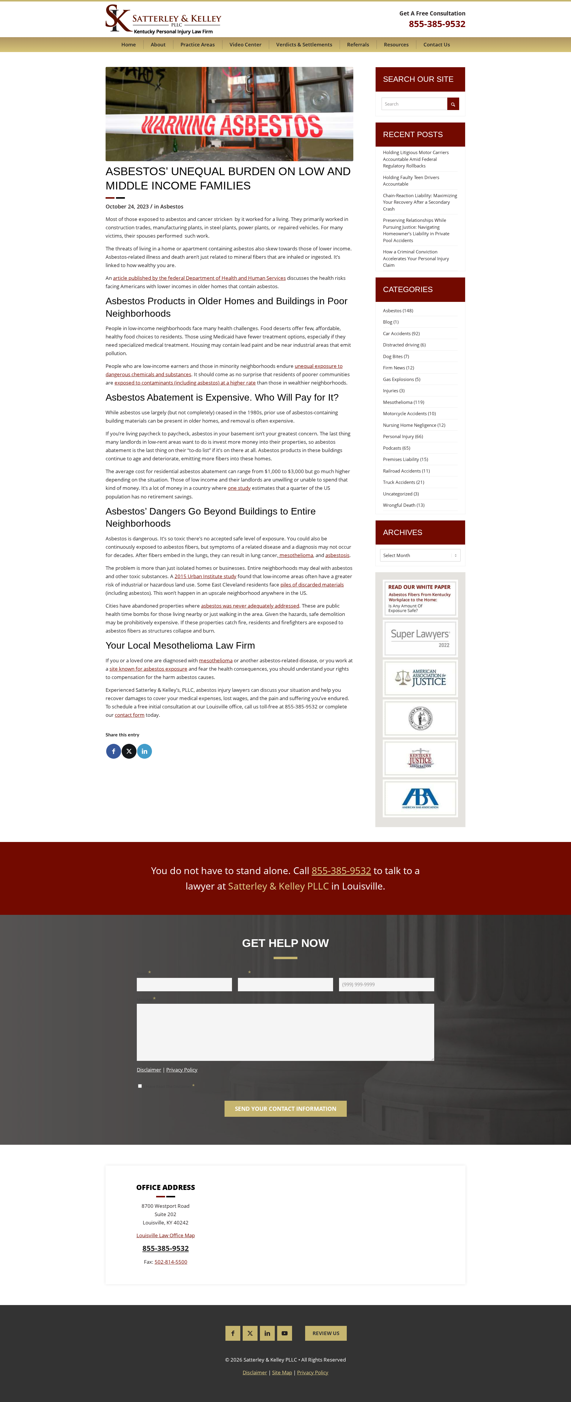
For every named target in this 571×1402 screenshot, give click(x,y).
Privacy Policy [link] (312, 1372)
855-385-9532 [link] (437, 24)
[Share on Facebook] (113, 751)
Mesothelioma (397, 402)
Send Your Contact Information (285, 1109)
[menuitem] (128, 44)
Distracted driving (401, 345)
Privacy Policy (181, 1069)
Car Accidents (397, 333)
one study (239, 487)
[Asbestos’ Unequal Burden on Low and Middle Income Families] (229, 114)
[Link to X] (250, 1333)
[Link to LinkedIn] (267, 1333)
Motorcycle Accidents (405, 413)
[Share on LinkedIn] (144, 751)
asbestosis (337, 555)
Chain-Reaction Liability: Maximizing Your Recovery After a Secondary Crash (420, 202)
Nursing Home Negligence (409, 425)
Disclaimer (149, 1069)
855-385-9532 (341, 870)
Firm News (394, 368)
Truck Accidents (399, 482)
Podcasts (392, 448)
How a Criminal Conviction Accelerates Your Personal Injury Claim (416, 258)
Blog (387, 322)
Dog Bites (393, 356)
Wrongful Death (399, 505)
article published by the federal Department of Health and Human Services (199, 278)
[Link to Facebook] (232, 1333)
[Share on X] (129, 751)
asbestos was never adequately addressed (250, 605)
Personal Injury (398, 436)
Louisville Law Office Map (166, 1235)
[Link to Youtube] (284, 1333)
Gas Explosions (398, 379)
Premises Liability (401, 459)
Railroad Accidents (402, 471)
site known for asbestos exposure (148, 668)
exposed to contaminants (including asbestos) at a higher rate (185, 382)
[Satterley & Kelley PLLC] (164, 19)
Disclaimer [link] (255, 1372)
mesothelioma (295, 555)
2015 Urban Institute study (205, 576)
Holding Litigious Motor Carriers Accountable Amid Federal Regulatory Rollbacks (416, 159)
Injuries (390, 390)
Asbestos (171, 206)
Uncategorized (397, 494)
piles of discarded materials (312, 584)
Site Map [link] (282, 1372)
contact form (130, 714)
